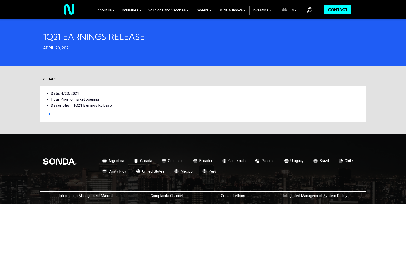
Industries (130, 10)
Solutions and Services (167, 10)
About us (104, 10)
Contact (337, 9)
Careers (202, 10)
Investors (260, 10)
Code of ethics (233, 196)
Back (52, 79)
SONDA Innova (231, 10)
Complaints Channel (167, 196)
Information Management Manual (86, 196)
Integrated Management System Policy (315, 196)
